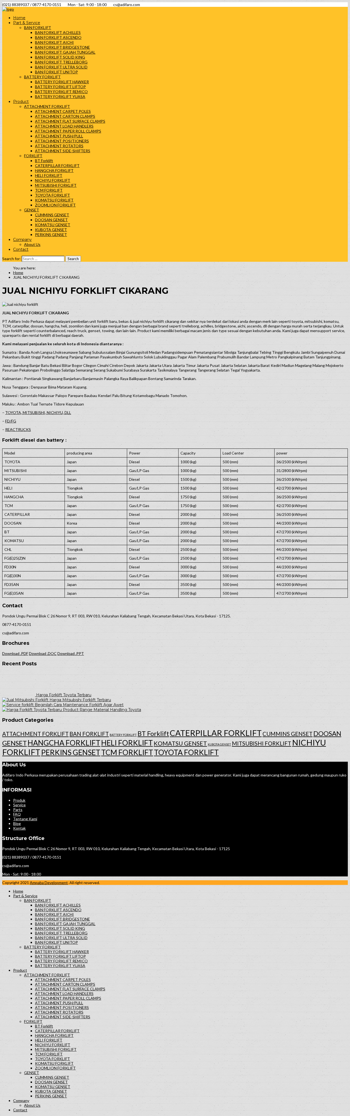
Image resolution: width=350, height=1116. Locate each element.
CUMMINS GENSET (52, 214)
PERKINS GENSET (51, 234)
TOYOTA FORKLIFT (52, 195)
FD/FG (10, 421)
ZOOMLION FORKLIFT (55, 205)
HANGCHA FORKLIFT (54, 170)
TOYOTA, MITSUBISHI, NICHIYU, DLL (38, 412)
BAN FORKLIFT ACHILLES (58, 32)
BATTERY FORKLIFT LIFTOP (60, 86)
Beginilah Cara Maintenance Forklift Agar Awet (79, 704)
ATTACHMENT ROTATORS (59, 145)
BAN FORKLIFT (37, 27)
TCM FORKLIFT (49, 190)
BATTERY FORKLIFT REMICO (61, 91)
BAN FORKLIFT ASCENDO (58, 37)
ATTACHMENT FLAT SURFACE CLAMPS (70, 121)
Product (21, 101)
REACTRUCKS (18, 429)
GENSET (31, 210)
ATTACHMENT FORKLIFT (47, 106)
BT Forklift (44, 160)
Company (22, 239)
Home (19, 17)
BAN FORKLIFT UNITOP (56, 72)
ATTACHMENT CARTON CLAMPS (65, 116)
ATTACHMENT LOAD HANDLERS (64, 126)
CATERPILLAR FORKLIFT (57, 165)
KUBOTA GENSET (51, 229)
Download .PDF (15, 653)
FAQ (17, 814)
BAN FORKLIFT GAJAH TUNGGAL (65, 52)
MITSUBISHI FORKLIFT (56, 185)
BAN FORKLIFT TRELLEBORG (61, 62)
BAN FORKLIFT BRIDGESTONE (62, 47)
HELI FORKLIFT (48, 175)
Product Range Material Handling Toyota (102, 709)
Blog (17, 823)
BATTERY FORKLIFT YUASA (60, 96)
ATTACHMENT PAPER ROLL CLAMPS (68, 131)
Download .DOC (43, 653)
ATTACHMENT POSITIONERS (62, 141)
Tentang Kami (25, 818)
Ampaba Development (49, 882)
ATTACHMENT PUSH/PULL (59, 136)
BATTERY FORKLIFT (42, 76)
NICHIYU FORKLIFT (52, 180)
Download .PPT (70, 653)
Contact (20, 249)
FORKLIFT (33, 155)
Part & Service (26, 22)
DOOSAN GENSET (51, 219)
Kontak (19, 828)
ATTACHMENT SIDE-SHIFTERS (62, 150)
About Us (32, 244)
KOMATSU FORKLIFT (54, 200)
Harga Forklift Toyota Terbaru (63, 694)
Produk (19, 800)
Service (19, 805)
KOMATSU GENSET (52, 224)
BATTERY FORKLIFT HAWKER (62, 81)
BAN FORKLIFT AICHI (54, 42)
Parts (17, 809)
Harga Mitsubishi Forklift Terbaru (80, 699)
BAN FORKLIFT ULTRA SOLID (61, 67)
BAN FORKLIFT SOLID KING (60, 57)
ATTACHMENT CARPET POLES (63, 111)
